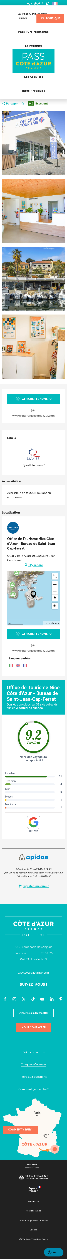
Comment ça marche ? (33, 1089)
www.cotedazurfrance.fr (33, 972)
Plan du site (33, 1201)
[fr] (55, 3)
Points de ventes (33, 1052)
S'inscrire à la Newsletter (33, 1013)
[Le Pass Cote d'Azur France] (33, 61)
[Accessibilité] (35, 3)
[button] (47, 4)
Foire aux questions (34, 1077)
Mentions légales (33, 1210)
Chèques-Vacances (33, 1064)
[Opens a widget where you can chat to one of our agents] (53, 1252)
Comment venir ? (20, 1129)
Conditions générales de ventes (33, 1220)
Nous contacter (33, 1027)
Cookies (33, 1229)
